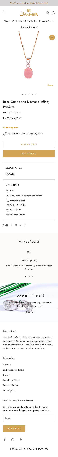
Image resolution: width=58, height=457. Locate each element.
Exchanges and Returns (13, 369)
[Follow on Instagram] (12, 439)
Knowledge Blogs (11, 380)
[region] (29, 260)
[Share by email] (25, 225)
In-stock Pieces (46, 21)
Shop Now (30, 311)
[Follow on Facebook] (4, 439)
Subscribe (14, 428)
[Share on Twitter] (16, 225)
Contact (6, 374)
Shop (6, 21)
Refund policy (9, 390)
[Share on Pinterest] (20, 225)
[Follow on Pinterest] (20, 439)
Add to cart (29, 144)
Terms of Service (10, 385)
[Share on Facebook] (12, 225)
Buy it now (29, 153)
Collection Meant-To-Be (24, 21)
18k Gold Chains (29, 27)
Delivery (7, 364)
